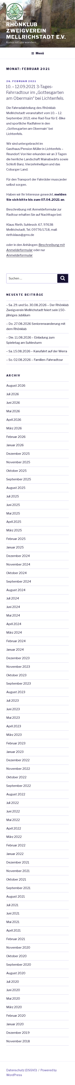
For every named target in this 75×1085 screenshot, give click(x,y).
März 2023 (14, 735)
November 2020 (18, 947)
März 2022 (14, 837)
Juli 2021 (12, 905)
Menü (40, 53)
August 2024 (15, 590)
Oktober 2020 (16, 956)
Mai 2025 (13, 513)
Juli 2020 (12, 982)
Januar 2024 (15, 649)
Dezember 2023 (18, 658)
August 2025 (15, 488)
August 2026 (15, 385)
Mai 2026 (13, 411)
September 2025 (18, 479)
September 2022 (18, 786)
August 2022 (15, 794)
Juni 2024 (13, 607)
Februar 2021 (15, 939)
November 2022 (18, 769)
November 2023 (18, 667)
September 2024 (18, 581)
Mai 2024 (13, 615)
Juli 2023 (12, 701)
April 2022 (13, 828)
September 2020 (18, 965)
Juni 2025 (13, 505)
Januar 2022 (15, 854)
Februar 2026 (16, 437)
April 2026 (13, 420)
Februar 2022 (15, 845)
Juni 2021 (13, 913)
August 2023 (15, 692)
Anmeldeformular (19, 255)
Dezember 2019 (18, 1033)
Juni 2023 (13, 709)
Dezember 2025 (18, 454)
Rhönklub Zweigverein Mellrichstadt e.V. (36, 30)
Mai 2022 (13, 820)
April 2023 (13, 726)
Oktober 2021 (16, 879)
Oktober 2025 (16, 471)
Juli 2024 (12, 598)
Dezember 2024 (18, 556)
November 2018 (18, 1041)
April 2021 (13, 930)
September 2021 (18, 888)
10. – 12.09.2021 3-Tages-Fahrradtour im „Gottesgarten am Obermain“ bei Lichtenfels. (35, 92)
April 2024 (13, 624)
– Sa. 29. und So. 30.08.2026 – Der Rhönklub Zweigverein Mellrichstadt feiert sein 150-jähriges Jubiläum (37, 310)
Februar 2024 (16, 641)
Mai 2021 (13, 922)
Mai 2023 (13, 718)
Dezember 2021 (17, 862)
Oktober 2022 (16, 777)
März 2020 (14, 1007)
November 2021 (18, 871)
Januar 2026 (15, 445)
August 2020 (15, 973)
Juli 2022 (12, 803)
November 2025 (18, 462)
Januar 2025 (15, 547)
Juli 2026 (12, 394)
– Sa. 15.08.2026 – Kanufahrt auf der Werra (36, 351)
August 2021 (15, 896)
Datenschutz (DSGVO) (21, 1070)
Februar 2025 (16, 539)
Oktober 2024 (16, 573)
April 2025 (13, 522)
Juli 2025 (12, 496)
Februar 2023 (15, 743)
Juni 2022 (13, 811)
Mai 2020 (13, 998)
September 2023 (18, 683)
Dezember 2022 (18, 760)
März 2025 (14, 530)
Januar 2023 (15, 752)
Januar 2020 (15, 1024)
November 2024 (18, 564)
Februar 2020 (16, 1016)
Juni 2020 (13, 990)
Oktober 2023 (16, 675)
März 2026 (14, 428)
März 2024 (14, 632)
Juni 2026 (13, 403)
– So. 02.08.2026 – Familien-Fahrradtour (34, 360)
